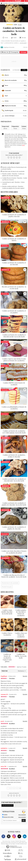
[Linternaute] (7, 853)
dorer (23, 145)
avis (20, 24)
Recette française (7, 587)
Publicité (17, 841)
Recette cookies (6, 174)
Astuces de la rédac (8, 817)
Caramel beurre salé (8, 182)
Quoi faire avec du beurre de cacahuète (13, 171)
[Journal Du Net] (20, 850)
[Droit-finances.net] (20, 853)
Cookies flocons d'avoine (9, 178)
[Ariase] (7, 859)
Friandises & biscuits (14, 3)
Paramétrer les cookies (16, 842)
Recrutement (22, 841)
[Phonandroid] (20, 859)
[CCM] (7, 850)
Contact (13, 841)
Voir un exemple (22, 814)
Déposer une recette (7, 805)
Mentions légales (5, 843)
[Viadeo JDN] (20, 856)
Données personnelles (6, 842)
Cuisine (5, 814)
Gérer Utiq (24, 842)
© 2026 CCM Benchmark (21, 843)
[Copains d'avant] (7, 856)
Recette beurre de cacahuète (10, 583)
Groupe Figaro (12, 843)
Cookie (22, 3)
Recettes (6, 3)
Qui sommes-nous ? (7, 841)
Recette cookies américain (9, 186)
